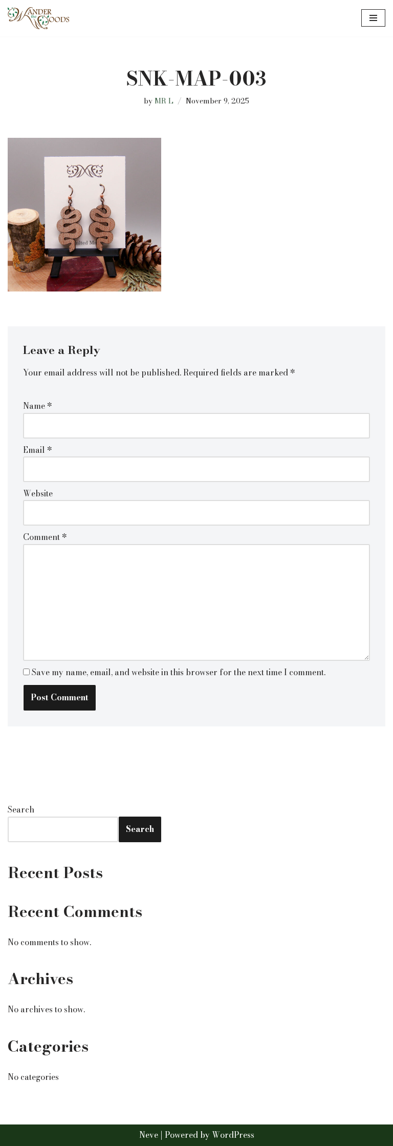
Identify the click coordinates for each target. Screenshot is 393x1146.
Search (21, 809)
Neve (148, 1135)
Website (38, 493)
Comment (45, 537)
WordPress (233, 1135)
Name (37, 406)
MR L (164, 101)
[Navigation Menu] (373, 18)
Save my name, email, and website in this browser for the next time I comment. (178, 672)
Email (37, 450)
